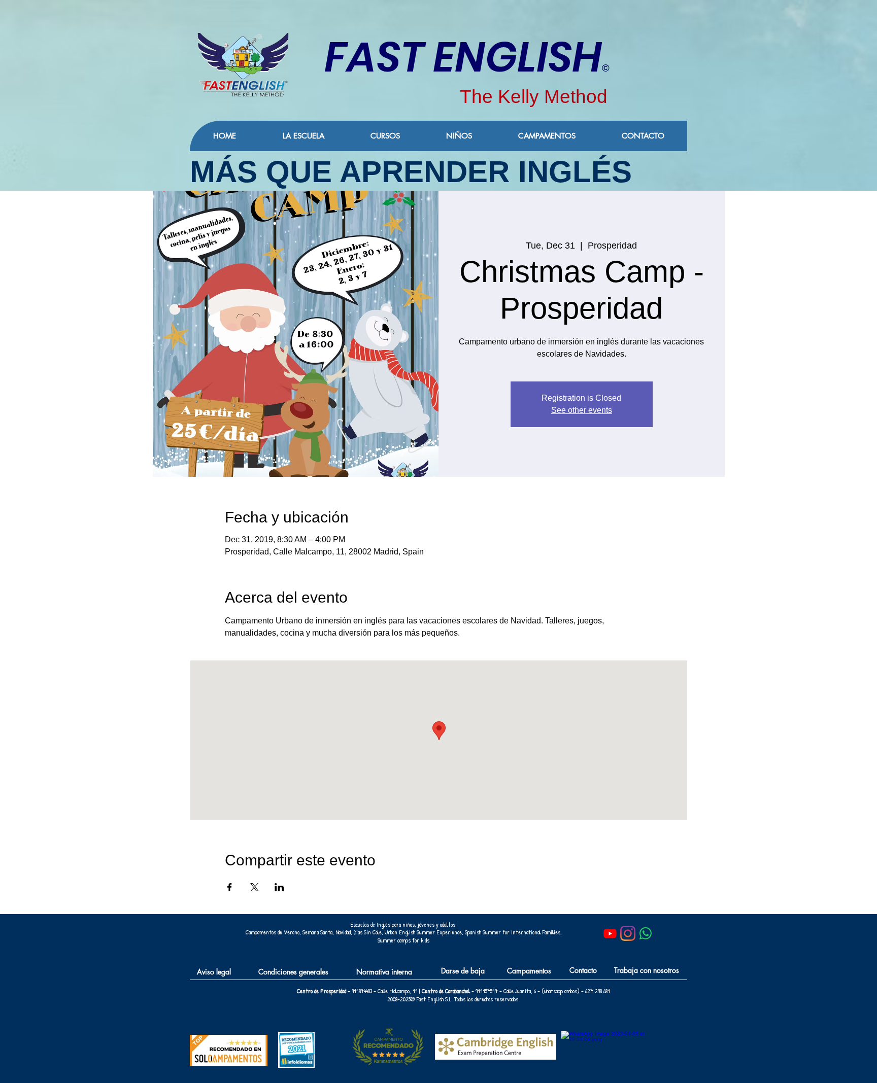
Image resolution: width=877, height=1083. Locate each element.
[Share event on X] (254, 887)
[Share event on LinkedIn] (279, 887)
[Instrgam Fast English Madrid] (627, 933)
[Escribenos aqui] (645, 933)
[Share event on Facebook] (229, 887)
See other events (581, 410)
